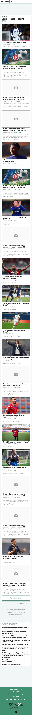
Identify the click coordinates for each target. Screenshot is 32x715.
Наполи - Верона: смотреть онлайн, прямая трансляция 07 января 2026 (14, 246)
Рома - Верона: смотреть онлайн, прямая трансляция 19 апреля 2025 (16, 385)
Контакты (16, 696)
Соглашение (16, 691)
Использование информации (16, 694)
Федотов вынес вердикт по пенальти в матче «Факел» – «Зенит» (15, 645)
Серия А (15, 163)
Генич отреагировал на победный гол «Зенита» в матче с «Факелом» (16, 640)
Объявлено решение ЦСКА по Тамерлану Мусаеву (13, 649)
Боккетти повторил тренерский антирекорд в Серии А (13, 557)
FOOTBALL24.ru (7, 1)
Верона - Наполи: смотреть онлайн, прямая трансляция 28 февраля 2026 (14, 129)
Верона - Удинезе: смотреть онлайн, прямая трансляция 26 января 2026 (14, 186)
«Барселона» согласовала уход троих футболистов (12, 656)
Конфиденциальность (16, 689)
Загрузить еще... (16, 598)
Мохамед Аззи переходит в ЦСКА (11, 664)
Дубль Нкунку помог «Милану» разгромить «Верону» (12, 277)
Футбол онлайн (15, 70)
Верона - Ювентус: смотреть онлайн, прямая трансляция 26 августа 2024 (14, 584)
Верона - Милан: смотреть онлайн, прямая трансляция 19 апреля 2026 (14, 98)
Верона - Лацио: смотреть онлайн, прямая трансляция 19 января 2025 (14, 495)
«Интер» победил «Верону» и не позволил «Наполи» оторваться (16, 358)
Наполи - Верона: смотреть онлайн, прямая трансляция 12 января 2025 (14, 526)
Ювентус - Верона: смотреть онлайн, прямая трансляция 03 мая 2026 (14, 67)
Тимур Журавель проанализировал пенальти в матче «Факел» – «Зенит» (15, 628)
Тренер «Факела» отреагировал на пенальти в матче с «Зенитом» (15, 632)
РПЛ (14, 44)
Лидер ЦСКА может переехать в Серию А (16, 442)
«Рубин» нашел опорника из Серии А (14, 42)
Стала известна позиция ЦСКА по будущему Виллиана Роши (13, 416)
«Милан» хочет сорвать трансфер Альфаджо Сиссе (13, 161)
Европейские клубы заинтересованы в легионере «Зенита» (15, 468)
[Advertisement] (16, 9)
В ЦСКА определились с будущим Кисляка (14, 653)
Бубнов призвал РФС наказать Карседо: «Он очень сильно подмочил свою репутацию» (14, 636)
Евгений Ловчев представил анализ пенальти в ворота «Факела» (15, 660)
